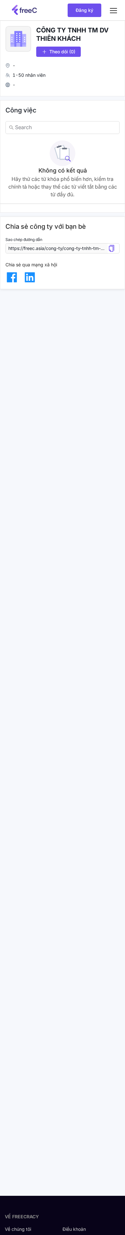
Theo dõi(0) (62, 51)
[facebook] (11, 277)
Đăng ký (84, 10)
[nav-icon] (113, 10)
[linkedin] (29, 277)
